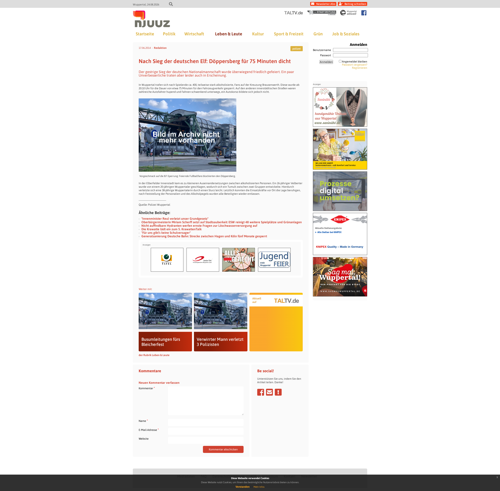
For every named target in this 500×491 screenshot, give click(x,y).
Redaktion (160, 47)
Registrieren (359, 67)
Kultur (258, 33)
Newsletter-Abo (325, 3)
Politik (169, 33)
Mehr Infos (259, 487)
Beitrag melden (278, 392)
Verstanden (243, 486)
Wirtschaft (194, 33)
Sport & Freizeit (289, 33)
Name (143, 421)
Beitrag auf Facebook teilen (260, 392)
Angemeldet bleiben (354, 61)
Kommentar (147, 388)
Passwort (325, 55)
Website (144, 438)
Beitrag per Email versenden (269, 392)
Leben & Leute (228, 33)
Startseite (145, 33)
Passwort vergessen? (354, 64)
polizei (296, 48)
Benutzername (322, 50)
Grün (318, 33)
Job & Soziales (345, 33)
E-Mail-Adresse (149, 430)
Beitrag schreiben (355, 3)
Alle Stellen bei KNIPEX (328, 232)
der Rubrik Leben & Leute (154, 355)
